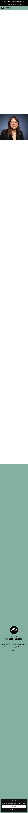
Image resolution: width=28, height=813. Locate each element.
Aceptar (14, 806)
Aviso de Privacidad (22, 803)
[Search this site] (24, 8)
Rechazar (14, 809)
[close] (26, 3)
